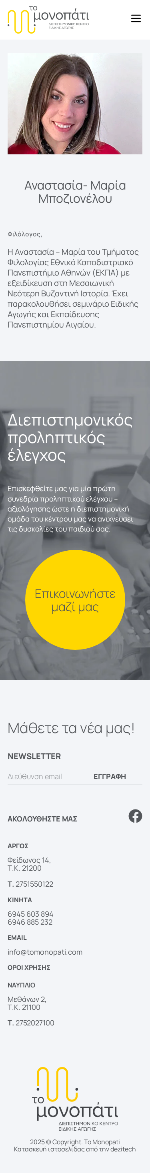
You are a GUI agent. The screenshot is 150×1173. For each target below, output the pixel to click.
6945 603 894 (31, 914)
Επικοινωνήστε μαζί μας (75, 600)
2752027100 (35, 1022)
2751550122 (34, 884)
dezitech (123, 1149)
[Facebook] (135, 816)
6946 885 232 (30, 922)
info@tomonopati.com (45, 952)
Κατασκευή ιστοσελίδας (49, 1149)
